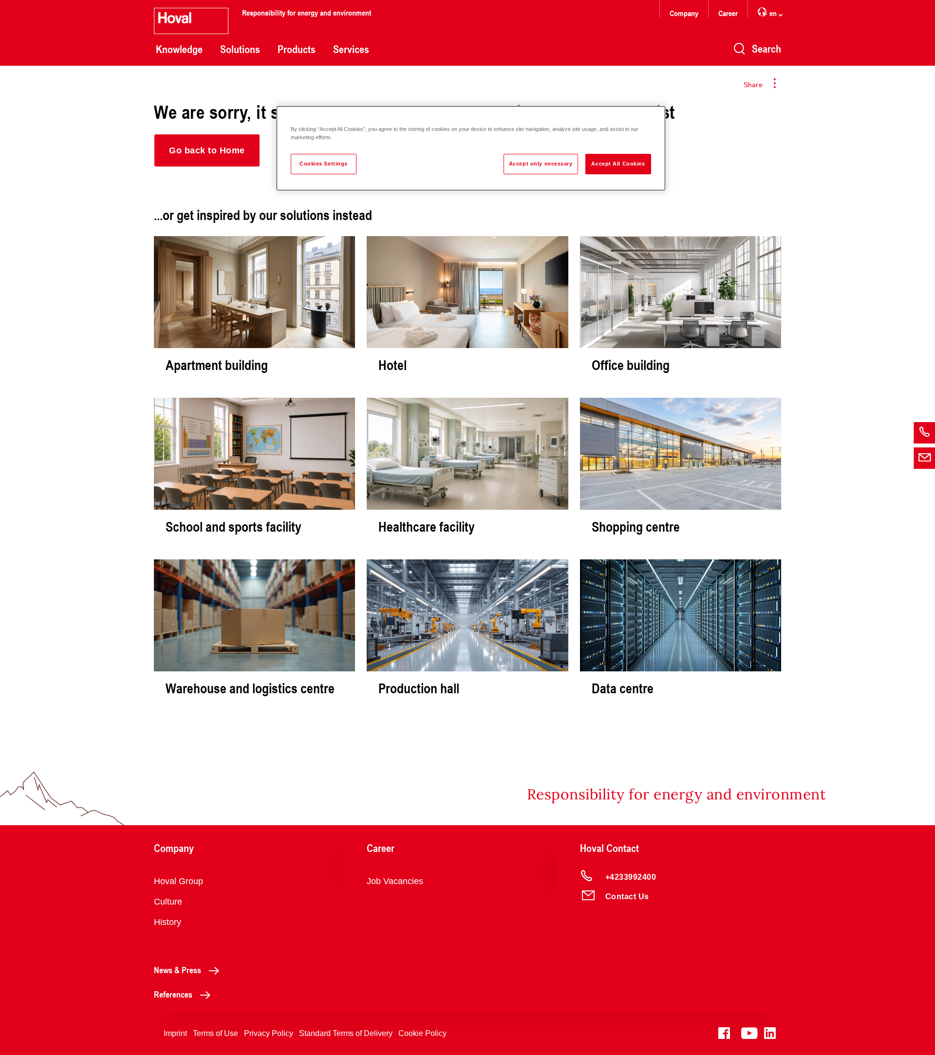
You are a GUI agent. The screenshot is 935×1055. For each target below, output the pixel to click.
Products (297, 49)
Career (728, 13)
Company (684, 13)
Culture (168, 902)
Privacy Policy (268, 1033)
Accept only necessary (541, 164)
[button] (207, 150)
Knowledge (179, 49)
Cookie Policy (422, 1033)
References (173, 994)
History (167, 922)
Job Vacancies (395, 881)
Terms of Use (215, 1033)
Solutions (240, 49)
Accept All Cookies (618, 164)
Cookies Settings (323, 164)
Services (351, 49)
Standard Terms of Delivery (346, 1033)
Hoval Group (178, 881)
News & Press (177, 969)
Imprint (175, 1033)
